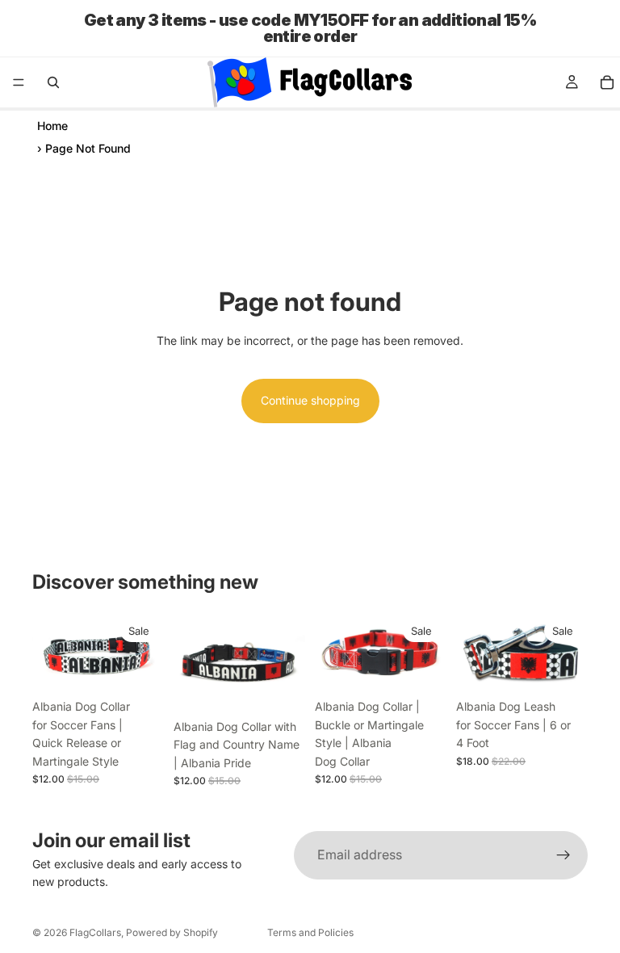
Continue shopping (310, 400)
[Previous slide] (50, 652)
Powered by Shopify (172, 932)
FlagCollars (95, 932)
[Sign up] (563, 855)
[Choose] (280, 686)
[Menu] (18, 82)
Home (52, 125)
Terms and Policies (310, 932)
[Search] (53, 82)
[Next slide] (146, 652)
